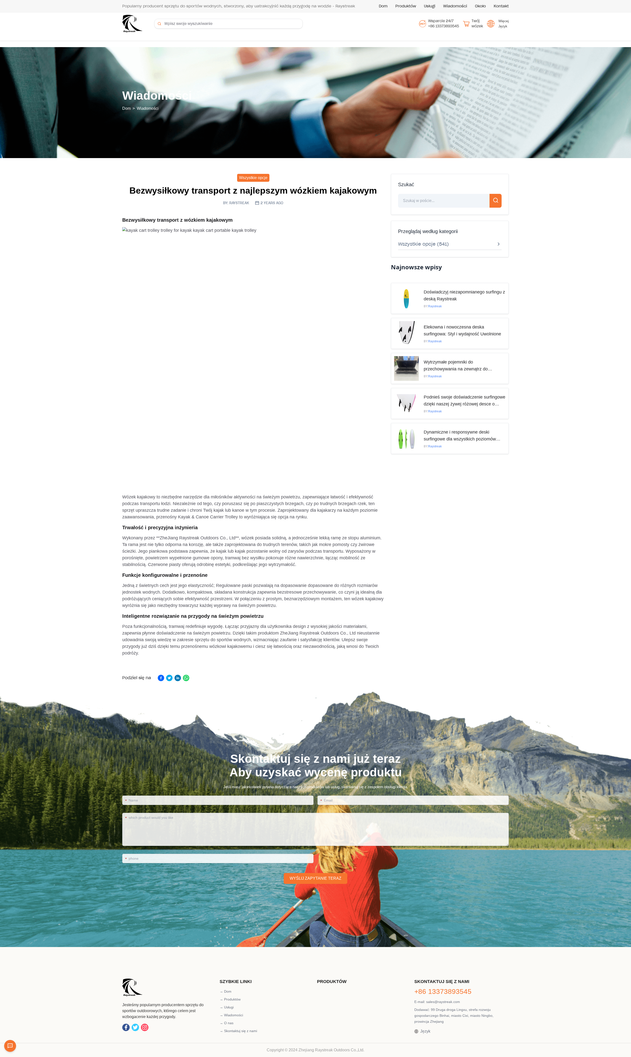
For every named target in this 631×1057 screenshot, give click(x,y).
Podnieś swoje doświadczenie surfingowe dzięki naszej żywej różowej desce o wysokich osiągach (464, 401)
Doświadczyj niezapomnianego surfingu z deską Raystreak (464, 295)
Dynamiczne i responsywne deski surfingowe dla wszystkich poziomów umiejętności (460, 436)
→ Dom (225, 991)
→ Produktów (230, 999)
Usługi (429, 6)
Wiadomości (455, 6)
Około (480, 6)
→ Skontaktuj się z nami (238, 1031)
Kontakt (501, 6)
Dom (383, 6)
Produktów (405, 6)
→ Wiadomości (231, 1015)
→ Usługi (227, 1007)
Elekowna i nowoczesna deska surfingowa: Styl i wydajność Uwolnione (462, 330)
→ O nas (226, 1023)
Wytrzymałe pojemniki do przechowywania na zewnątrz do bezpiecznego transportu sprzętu (456, 366)
